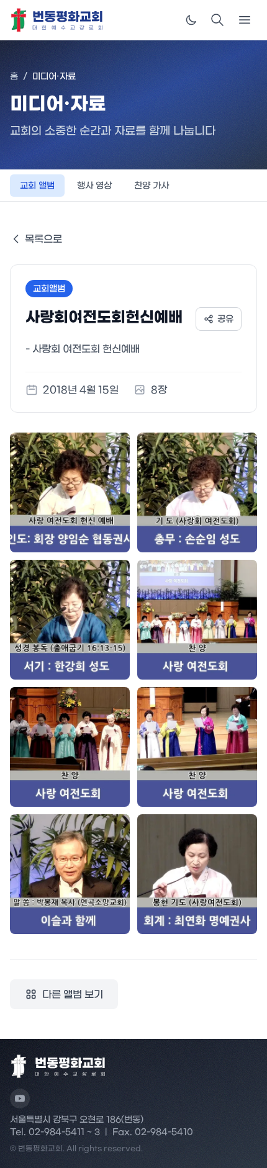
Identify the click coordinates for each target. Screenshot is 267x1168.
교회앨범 (49, 288)
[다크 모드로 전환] (191, 20)
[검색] (217, 19)
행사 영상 (94, 185)
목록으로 (43, 239)
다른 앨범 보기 (72, 994)
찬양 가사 (151, 185)
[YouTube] (20, 1098)
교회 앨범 (37, 185)
